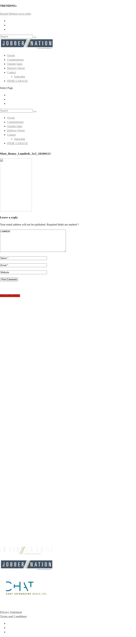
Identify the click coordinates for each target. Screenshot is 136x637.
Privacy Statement (11, 612)
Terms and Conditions (13, 616)
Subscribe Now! (10, 295)
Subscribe (19, 76)
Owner (11, 55)
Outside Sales (14, 63)
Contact (11, 72)
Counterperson (15, 59)
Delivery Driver (16, 68)
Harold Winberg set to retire (15, 13)
